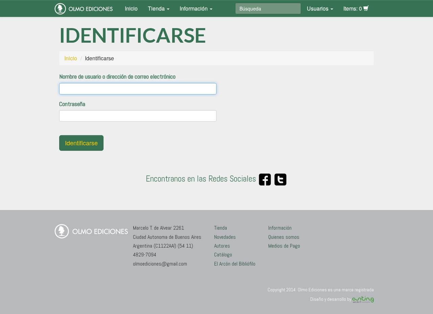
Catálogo (223, 254)
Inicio (131, 8)
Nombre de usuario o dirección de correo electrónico (117, 76)
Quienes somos (283, 236)
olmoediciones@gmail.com (160, 263)
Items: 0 (353, 8)
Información (194, 8)
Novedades (225, 236)
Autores (222, 245)
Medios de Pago (284, 245)
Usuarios (318, 8)
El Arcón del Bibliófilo (234, 263)
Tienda (157, 8)
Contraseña (72, 104)
